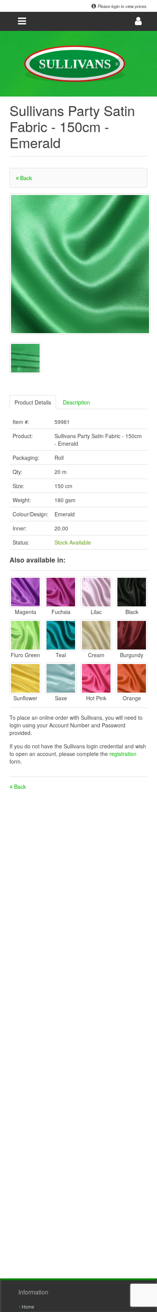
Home (27, 1306)
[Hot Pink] (96, 678)
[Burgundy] (131, 635)
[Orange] (131, 678)
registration (122, 754)
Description (76, 402)
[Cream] (96, 635)
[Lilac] (96, 592)
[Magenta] (25, 592)
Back (25, 178)
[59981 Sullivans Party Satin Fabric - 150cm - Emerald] (80, 264)
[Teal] (61, 635)
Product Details (32, 402)
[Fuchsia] (61, 592)
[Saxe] (61, 678)
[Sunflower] (25, 678)
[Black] (131, 592)
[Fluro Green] (25, 635)
